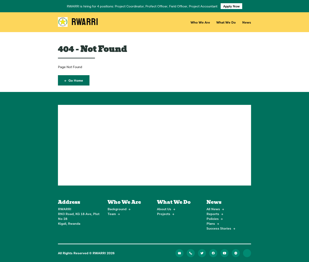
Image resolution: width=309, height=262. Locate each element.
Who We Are (200, 22)
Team (114, 214)
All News (215, 209)
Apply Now (231, 6)
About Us (166, 209)
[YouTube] (224, 253)
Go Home (73, 80)
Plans (212, 223)
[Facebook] (213, 253)
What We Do (226, 22)
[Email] (179, 253)
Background (119, 209)
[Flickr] (236, 253)
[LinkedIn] (247, 253)
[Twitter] (202, 253)
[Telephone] (191, 253)
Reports (214, 214)
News (246, 22)
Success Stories (220, 228)
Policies (214, 219)
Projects (165, 214)
